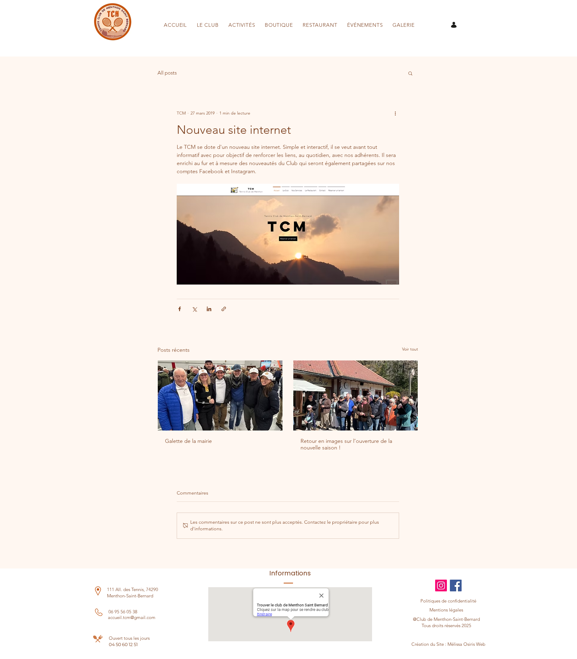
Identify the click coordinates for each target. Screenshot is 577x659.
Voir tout (410, 349)
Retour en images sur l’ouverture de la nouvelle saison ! (346, 444)
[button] (410, 73)
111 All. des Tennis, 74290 (132, 589)
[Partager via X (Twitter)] (194, 309)
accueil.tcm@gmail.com (131, 617)
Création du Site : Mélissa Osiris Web (448, 644)
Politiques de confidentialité (448, 601)
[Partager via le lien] (224, 309)
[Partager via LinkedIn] (209, 309)
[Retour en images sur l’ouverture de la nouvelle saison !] (355, 395)
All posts (167, 73)
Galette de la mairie (188, 441)
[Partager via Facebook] (179, 309)
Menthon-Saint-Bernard (130, 596)
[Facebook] (456, 585)
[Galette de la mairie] (220, 395)
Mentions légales (446, 610)
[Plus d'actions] (395, 113)
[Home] (454, 25)
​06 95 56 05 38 (122, 612)
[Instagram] (441, 585)
